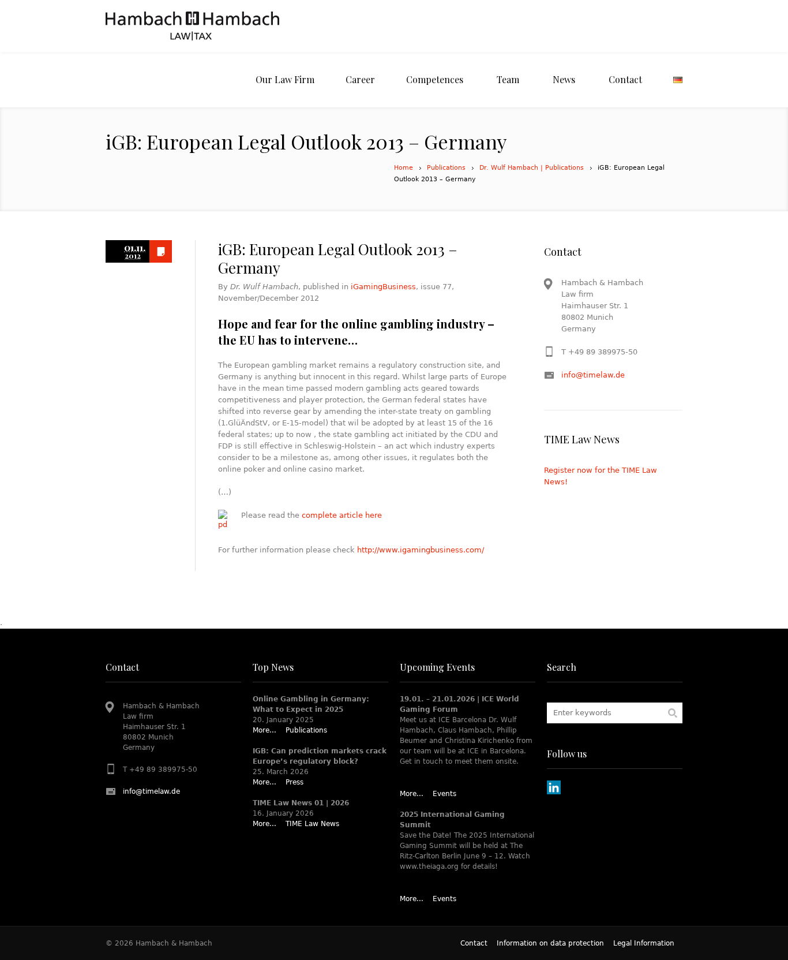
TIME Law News (312, 824)
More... (264, 730)
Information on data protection (550, 943)
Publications (446, 167)
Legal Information (643, 943)
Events (444, 794)
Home (403, 167)
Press (294, 782)
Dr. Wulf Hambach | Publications (531, 167)
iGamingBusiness (383, 286)
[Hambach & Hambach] (192, 26)
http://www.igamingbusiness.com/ (420, 550)
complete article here (342, 515)
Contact (473, 943)
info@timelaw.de (593, 375)
